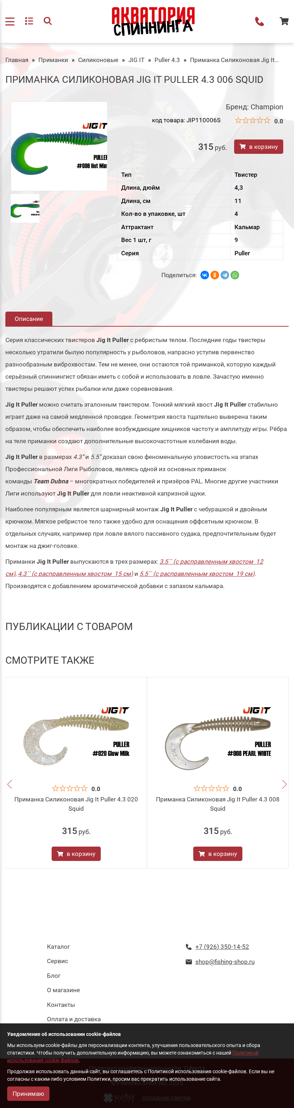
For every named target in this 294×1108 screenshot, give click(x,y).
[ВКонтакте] (204, 275)
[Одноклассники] (214, 275)
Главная (16, 59)
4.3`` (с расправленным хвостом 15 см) (75, 573)
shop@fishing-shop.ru (225, 961)
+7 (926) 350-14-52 (259, 21)
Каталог (58, 946)
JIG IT (136, 59)
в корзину (263, 146)
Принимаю (28, 1093)
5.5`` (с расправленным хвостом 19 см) (197, 573)
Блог (54, 975)
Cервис (57, 961)
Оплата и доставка (74, 1019)
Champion (267, 107)
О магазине (63, 990)
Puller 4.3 (167, 59)
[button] (9, 785)
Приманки (53, 59)
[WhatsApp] (235, 275)
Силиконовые (98, 59)
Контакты (61, 1004)
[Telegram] (224, 275)
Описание (29, 318)
